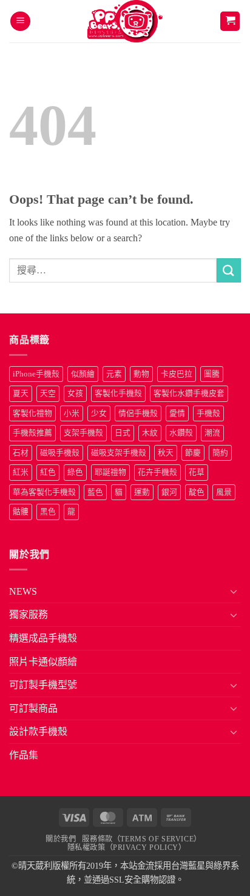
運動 (142, 492)
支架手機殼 (83, 433)
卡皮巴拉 (176, 374)
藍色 (95, 492)
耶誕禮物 (110, 472)
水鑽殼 (181, 433)
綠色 (75, 472)
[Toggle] (233, 591)
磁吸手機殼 (59, 453)
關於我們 (61, 839)
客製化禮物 (32, 413)
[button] (20, 22)
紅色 (48, 472)
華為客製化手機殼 (44, 492)
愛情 (177, 413)
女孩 (75, 393)
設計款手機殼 (38, 731)
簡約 (220, 453)
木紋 (150, 433)
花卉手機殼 (157, 472)
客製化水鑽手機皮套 (189, 393)
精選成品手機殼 (43, 638)
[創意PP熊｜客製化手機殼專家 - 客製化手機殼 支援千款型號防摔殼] (125, 21)
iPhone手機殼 (36, 374)
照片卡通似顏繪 (43, 662)
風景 (224, 492)
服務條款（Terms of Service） (141, 839)
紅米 (21, 472)
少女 (99, 413)
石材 (21, 453)
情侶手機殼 (138, 413)
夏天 (21, 393)
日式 (122, 433)
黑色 (48, 511)
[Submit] (229, 270)
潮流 (212, 433)
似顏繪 (83, 374)
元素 (114, 374)
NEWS (23, 591)
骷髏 (21, 511)
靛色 (196, 492)
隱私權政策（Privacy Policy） (126, 847)
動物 (141, 374)
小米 (71, 413)
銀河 (169, 492)
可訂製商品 (33, 708)
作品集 (23, 755)
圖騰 (212, 374)
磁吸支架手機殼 (118, 453)
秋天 (166, 453)
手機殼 (208, 413)
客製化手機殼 (118, 393)
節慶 (193, 453)
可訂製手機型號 (43, 685)
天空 (48, 393)
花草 (196, 472)
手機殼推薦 (32, 433)
